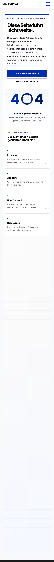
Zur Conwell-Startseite (25, 73)
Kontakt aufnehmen (25, 82)
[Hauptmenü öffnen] (48, 4)
